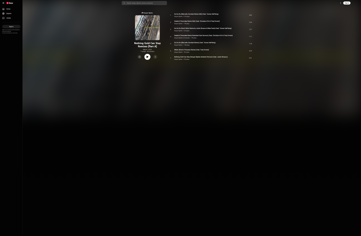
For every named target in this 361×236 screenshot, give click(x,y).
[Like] (236, 15)
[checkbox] (250, 15)
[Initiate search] (124, 3)
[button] (139, 57)
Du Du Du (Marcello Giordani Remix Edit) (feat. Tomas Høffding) (196, 14)
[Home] (9, 3)
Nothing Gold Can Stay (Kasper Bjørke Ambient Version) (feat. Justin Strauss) (201, 57)
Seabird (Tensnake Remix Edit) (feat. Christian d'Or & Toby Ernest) (197, 21)
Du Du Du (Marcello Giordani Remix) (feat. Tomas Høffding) (195, 42)
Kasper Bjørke (148, 13)
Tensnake (187, 38)
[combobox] (147, 3)
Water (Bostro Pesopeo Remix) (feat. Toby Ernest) (191, 50)
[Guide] (3, 3)
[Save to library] (139, 57)
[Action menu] (155, 57)
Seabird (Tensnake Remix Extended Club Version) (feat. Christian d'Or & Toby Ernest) (203, 35)
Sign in (347, 3)
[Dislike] (240, 15)
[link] (11, 9)
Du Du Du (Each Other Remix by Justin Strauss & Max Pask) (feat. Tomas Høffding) (203, 28)
